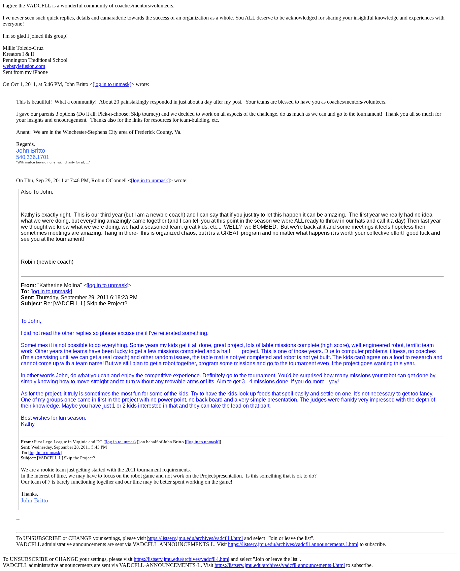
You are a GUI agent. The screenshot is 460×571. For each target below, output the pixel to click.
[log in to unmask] (112, 84)
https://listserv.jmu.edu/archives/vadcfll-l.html (195, 538)
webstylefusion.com (24, 66)
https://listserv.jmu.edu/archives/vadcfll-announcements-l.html (293, 544)
